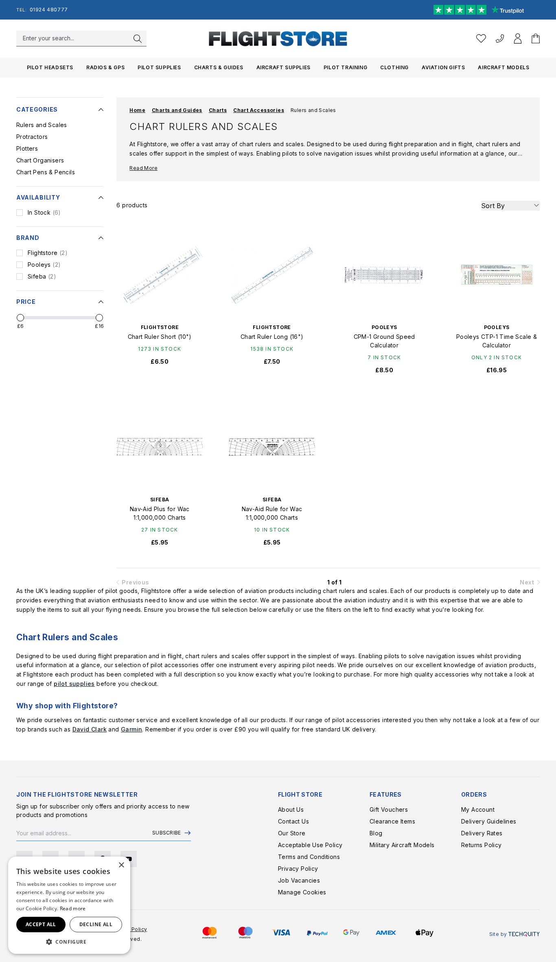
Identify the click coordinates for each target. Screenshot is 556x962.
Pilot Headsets (50, 67)
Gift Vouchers (389, 809)
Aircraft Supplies (283, 67)
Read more (73, 908)
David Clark (89, 729)
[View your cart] (536, 38)
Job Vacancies (299, 880)
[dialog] (69, 905)
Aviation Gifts (443, 67)
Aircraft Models (503, 67)
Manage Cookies (302, 892)
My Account (478, 809)
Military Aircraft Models (402, 844)
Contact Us (293, 821)
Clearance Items (392, 821)
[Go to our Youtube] (128, 859)
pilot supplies (74, 683)
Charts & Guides (218, 67)
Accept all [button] (41, 924)
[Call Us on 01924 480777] (500, 38)
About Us (291, 809)
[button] (69, 942)
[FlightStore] (278, 38)
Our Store (292, 833)
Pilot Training (345, 67)
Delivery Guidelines (489, 821)
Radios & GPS (105, 67)
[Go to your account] (518, 38)
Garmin (131, 729)
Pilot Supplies (159, 67)
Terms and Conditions (309, 856)
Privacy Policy (298, 868)
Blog (376, 833)
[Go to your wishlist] (481, 38)
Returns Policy (481, 844)
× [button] (121, 865)
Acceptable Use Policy (310, 844)
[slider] (20, 317)
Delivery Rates (482, 833)
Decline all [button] (95, 924)
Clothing (394, 67)
